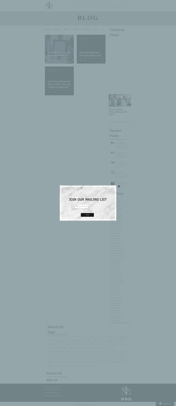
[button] (87, 215)
